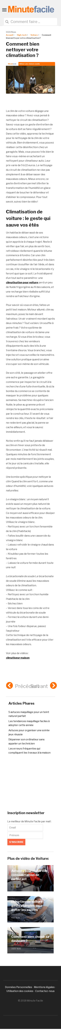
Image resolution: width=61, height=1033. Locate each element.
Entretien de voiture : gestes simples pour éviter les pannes (27, 906)
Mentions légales (44, 987)
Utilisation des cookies (19, 991)
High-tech (21, 35)
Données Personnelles (19, 987)
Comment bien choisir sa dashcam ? (30, 939)
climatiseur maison (18, 657)
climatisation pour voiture (22, 282)
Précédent (27, 686)
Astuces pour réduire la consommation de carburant (29, 875)
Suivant (39, 686)
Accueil (9, 35)
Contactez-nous (45, 991)
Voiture (34, 35)
